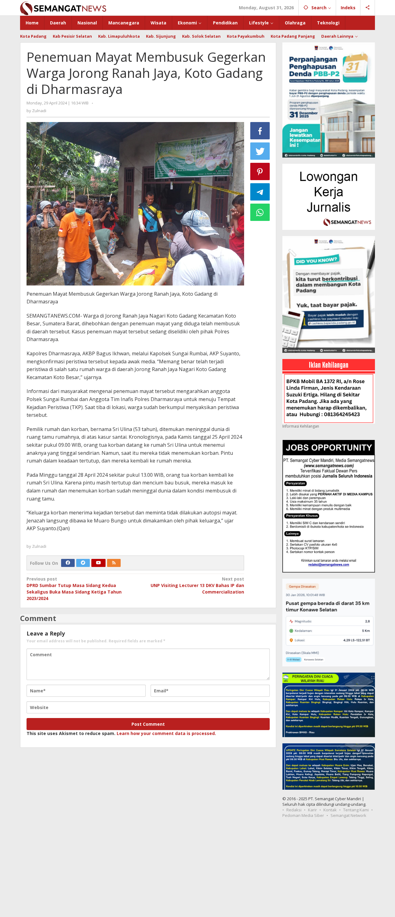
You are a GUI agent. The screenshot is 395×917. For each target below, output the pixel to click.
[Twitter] (83, 563)
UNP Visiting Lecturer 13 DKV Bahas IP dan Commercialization (197, 585)
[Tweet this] (260, 151)
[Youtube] (98, 563)
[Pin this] (260, 171)
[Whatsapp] (260, 212)
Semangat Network (348, 815)
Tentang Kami (356, 810)
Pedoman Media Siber (303, 815)
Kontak (330, 810)
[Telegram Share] (260, 192)
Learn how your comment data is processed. (166, 733)
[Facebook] (68, 563)
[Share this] (260, 130)
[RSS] (114, 563)
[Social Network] (367, 7)
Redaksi (293, 810)
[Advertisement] (197, 870)
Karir (312, 810)
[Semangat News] (63, 8)
